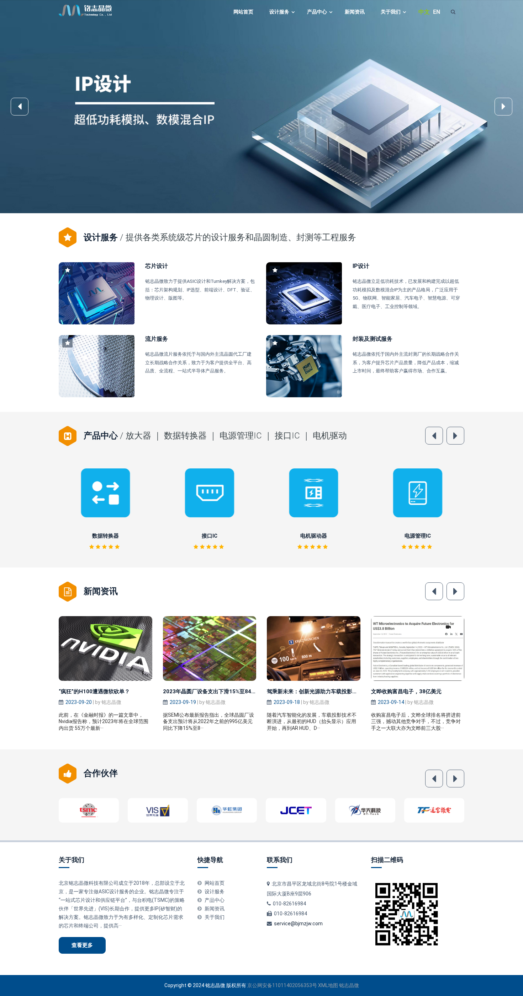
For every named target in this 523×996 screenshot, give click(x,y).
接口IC (105, 536)
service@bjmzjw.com (298, 923)
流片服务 (156, 338)
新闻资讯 (355, 12)
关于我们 (391, 12)
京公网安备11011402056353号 (282, 985)
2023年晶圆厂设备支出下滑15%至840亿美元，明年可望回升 (235, 691)
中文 (424, 12)
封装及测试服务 (372, 338)
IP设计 (361, 266)
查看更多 (82, 945)
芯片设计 (156, 266)
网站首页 (243, 12)
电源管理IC (313, 536)
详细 (107, 492)
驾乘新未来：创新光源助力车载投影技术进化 (320, 691)
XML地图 (328, 985)
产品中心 (317, 12)
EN (436, 12)
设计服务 (279, 12)
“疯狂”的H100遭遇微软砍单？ (94, 691)
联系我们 (279, 859)
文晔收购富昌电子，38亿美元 (406, 691)
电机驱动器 (209, 536)
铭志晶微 (349, 985)
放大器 (418, 536)
